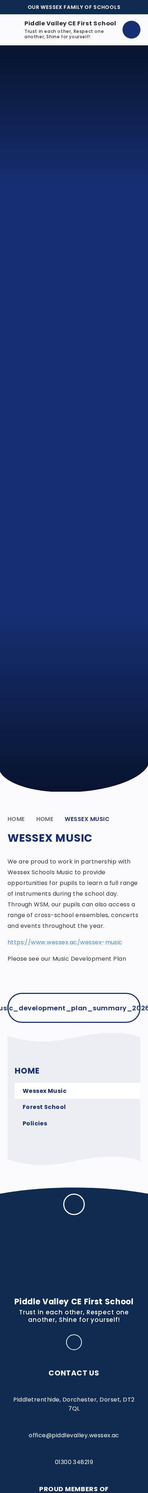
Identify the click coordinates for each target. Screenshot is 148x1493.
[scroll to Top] (74, 1204)
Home (16, 819)
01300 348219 (74, 1462)
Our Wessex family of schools (74, 7)
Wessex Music (87, 819)
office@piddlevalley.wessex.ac (74, 1435)
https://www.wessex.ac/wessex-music (65, 942)
